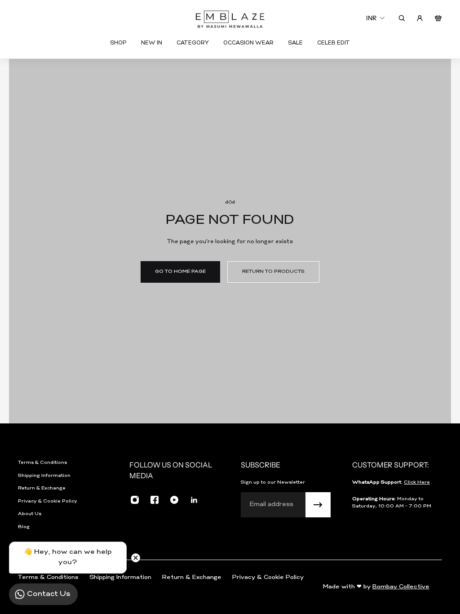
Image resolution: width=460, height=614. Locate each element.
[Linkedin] (194, 500)
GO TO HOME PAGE (180, 271)
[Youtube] (174, 500)
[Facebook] (154, 500)
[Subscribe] (318, 504)
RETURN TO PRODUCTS (273, 271)
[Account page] (420, 18)
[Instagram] (135, 500)
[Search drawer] (402, 18)
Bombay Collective (400, 587)
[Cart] (438, 18)
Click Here (417, 482)
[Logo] (230, 18)
